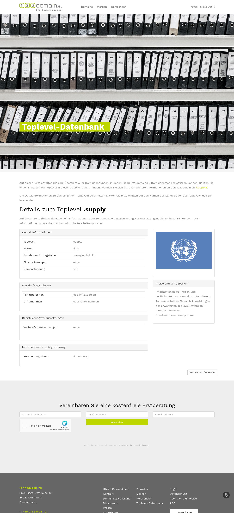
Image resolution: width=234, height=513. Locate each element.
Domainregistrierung (116, 498)
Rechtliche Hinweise (183, 498)
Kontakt (194, 7)
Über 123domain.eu (115, 489)
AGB (172, 503)
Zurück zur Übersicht (202, 372)
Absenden (117, 422)
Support (201, 187)
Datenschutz (178, 493)
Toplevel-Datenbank (149, 503)
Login (203, 7)
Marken (102, 6)
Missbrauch (110, 503)
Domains (87, 6)
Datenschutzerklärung (134, 445)
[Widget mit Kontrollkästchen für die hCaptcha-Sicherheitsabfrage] (45, 425)
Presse (107, 507)
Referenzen (118, 6)
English (211, 7)
